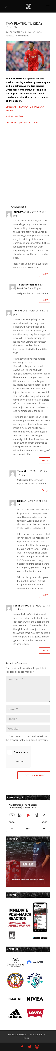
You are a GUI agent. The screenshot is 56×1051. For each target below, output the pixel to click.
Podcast (10, 35)
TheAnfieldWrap (27, 284)
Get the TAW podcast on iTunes (22, 122)
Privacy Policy (37, 1034)
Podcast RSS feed (14, 116)
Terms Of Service (17, 1034)
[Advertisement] (28, 164)
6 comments (22, 35)
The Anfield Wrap (17, 31)
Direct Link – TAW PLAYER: (20, 106)
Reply (45, 273)
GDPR (26, 1038)
